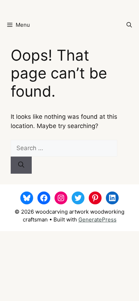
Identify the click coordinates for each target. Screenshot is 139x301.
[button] (129, 25)
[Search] (21, 165)
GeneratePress (97, 219)
